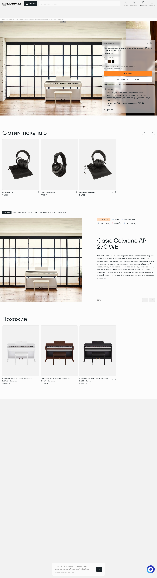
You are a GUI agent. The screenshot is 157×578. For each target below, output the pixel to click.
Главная (5, 19)
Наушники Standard (87, 192)
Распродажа (20, 19)
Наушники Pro (7, 192)
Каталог (11, 19)
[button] (31, 68)
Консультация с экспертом (113, 68)
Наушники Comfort (48, 192)
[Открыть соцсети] (151, 569)
